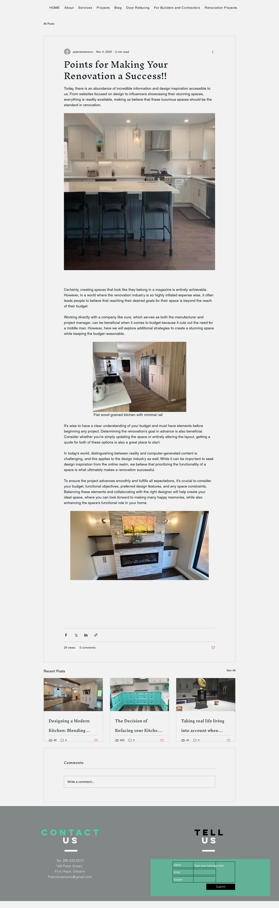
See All (231, 670)
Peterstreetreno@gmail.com (70, 877)
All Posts (49, 23)
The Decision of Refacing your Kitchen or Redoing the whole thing (137, 725)
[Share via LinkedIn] (86, 635)
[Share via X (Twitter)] (76, 635)
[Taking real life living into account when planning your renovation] (205, 694)
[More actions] (212, 51)
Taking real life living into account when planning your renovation (202, 725)
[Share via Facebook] (66, 635)
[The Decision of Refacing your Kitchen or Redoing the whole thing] (139, 694)
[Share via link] (96, 635)
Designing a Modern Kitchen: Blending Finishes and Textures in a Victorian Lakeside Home (72, 725)
